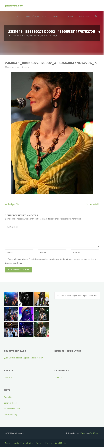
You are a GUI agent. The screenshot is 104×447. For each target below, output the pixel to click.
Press (7, 443)
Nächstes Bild (92, 204)
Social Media (60, 443)
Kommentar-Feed (12, 408)
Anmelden (8, 397)
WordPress (94, 433)
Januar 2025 (9, 377)
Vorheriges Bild (12, 204)
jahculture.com (14, 5)
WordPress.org (10, 414)
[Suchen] (96, 16)
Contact (39, 443)
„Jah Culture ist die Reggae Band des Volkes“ (23, 357)
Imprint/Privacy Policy (23, 443)
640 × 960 (11, 67)
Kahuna (83, 433)
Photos (16, 36)
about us (58, 377)
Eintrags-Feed (10, 403)
